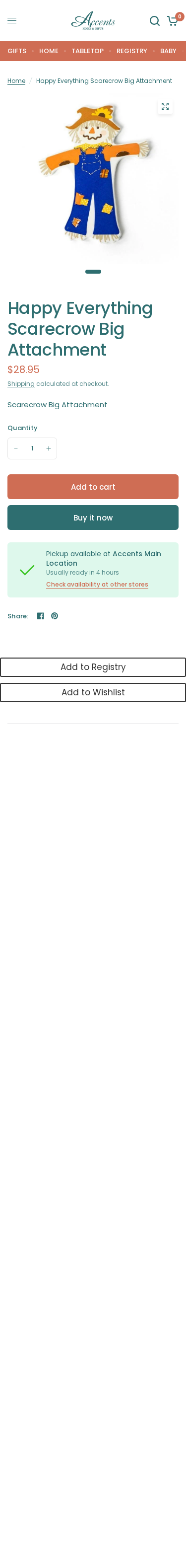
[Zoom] (165, 106)
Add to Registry (93, 667)
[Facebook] (41, 616)
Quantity (22, 428)
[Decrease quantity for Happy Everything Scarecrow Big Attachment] (16, 448)
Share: (18, 616)
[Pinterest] (55, 616)
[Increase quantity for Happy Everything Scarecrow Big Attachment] (49, 448)
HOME (49, 51)
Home (16, 80)
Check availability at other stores (97, 585)
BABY (168, 51)
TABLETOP (87, 51)
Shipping (21, 383)
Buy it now (93, 518)
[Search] (154, 20)
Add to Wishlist (93, 692)
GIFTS (16, 51)
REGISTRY (132, 51)
